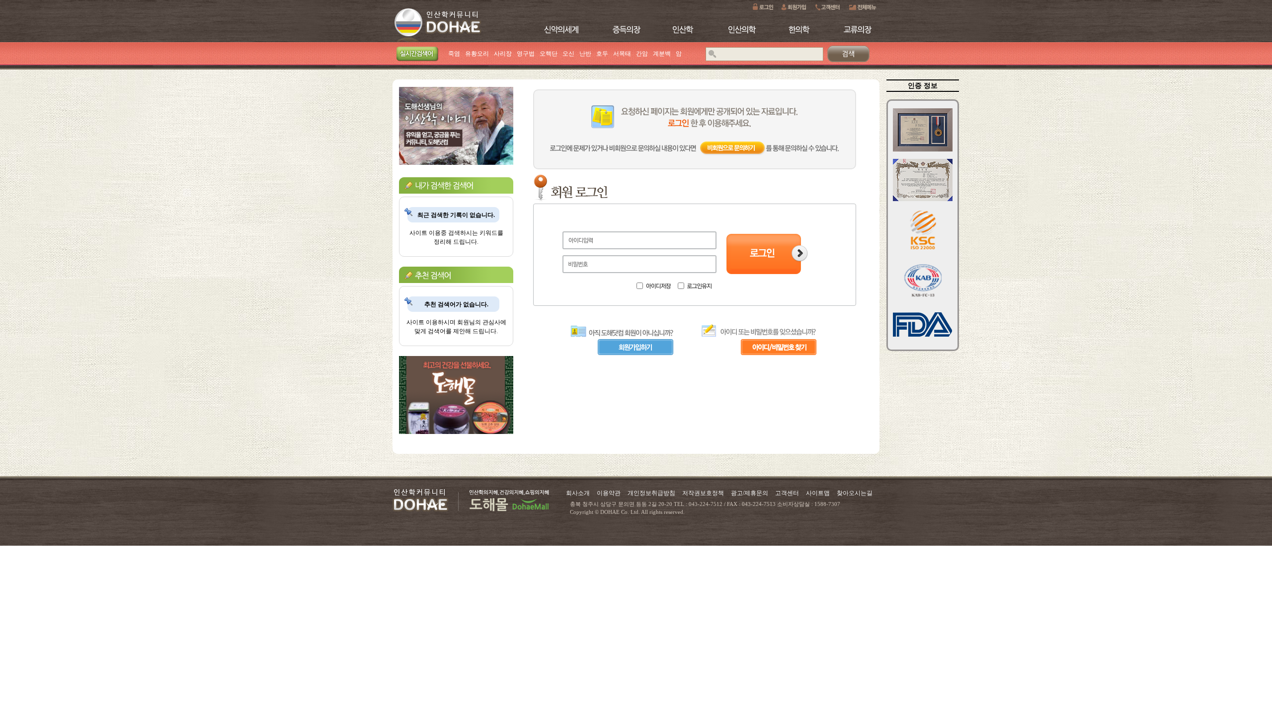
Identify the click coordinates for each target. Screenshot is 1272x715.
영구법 (526, 53)
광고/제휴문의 (749, 493)
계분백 (662, 53)
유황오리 (477, 53)
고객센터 (787, 493)
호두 (602, 53)
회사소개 (578, 493)
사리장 (503, 53)
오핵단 (548, 53)
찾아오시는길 (855, 493)
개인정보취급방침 (651, 493)
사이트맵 (818, 493)
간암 (642, 53)
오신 (568, 53)
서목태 (622, 53)
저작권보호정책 (703, 493)
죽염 (454, 53)
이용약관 (609, 493)
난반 (585, 53)
